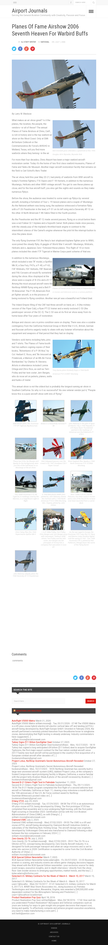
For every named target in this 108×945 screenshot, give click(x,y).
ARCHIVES (54, 932)
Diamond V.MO (19, 819)
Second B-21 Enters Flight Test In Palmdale (33, 782)
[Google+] (26, 48)
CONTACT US (54, 936)
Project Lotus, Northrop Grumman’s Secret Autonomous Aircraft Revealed (47, 761)
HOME (54, 941)
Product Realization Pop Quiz (26, 897)
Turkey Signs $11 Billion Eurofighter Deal (32, 742)
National (45, 42)
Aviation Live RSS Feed (28, 711)
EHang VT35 (18, 801)
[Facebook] (20, 48)
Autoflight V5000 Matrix (23, 720)
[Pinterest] (32, 48)
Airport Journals (29, 10)
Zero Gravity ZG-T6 (21, 838)
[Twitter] (14, 48)
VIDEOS (54, 928)
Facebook (70, 2)
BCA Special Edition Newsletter (27, 857)
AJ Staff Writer (28, 42)
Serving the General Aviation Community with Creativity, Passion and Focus (48, 15)
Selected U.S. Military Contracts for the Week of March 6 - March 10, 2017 (48, 876)
